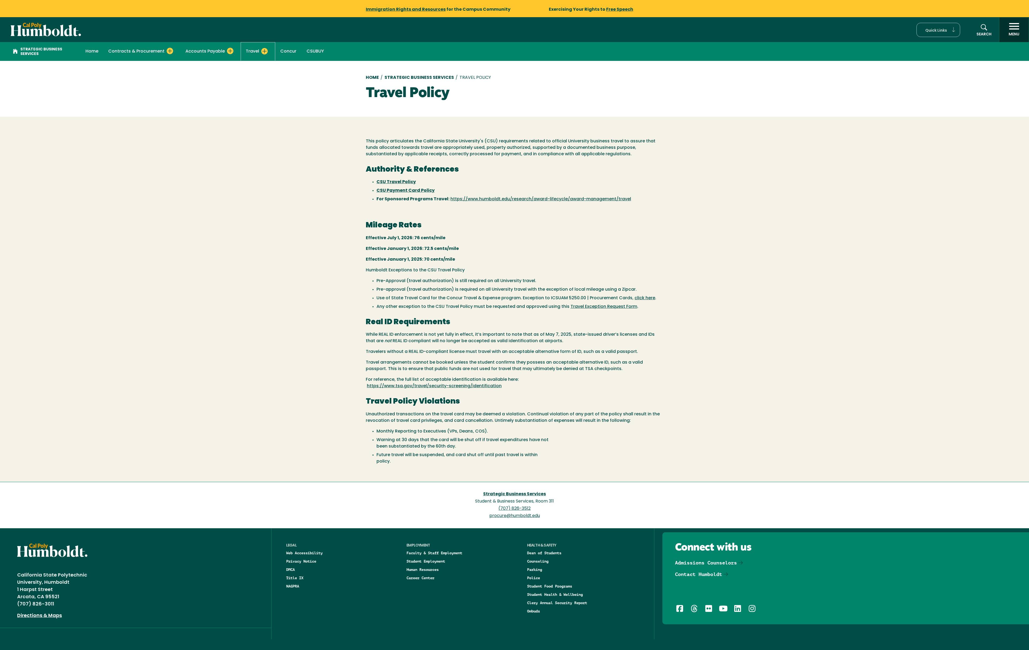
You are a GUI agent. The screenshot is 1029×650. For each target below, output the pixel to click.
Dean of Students (544, 553)
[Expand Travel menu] (264, 51)
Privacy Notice (301, 561)
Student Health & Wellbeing (555, 594)
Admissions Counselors (706, 563)
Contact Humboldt (698, 574)
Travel (252, 51)
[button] (938, 30)
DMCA (290, 569)
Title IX (294, 578)
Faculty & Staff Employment (434, 553)
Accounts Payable (205, 51)
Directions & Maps (39, 616)
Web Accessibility (304, 553)
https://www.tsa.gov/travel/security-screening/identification (434, 386)
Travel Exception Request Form (604, 307)
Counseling (538, 561)
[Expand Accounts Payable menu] (230, 51)
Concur (288, 51)
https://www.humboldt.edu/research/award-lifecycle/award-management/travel (540, 199)
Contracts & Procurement (136, 51)
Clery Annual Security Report (557, 603)
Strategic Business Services (41, 51)
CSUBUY (315, 51)
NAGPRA (292, 586)
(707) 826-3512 (514, 509)
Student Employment (426, 561)
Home (91, 51)
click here (645, 298)
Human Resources (423, 569)
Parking (534, 569)
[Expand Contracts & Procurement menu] (170, 51)
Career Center (420, 578)
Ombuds (533, 611)
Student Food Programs (549, 586)
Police (533, 578)
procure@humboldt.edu (514, 516)
